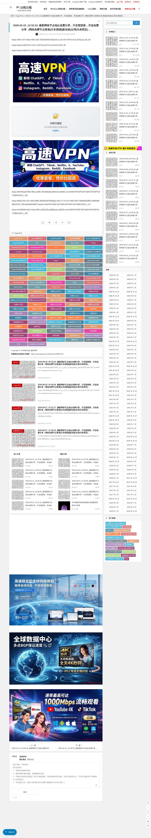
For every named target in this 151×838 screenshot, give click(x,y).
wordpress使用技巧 (95, 2)
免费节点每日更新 (74, 326)
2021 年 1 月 (131, 412)
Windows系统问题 (57, 9)
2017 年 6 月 (131, 486)
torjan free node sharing (19, 265)
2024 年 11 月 (132, 317)
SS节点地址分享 (37, 260)
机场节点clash (18, 335)
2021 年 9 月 (131, 395)
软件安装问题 (115, 9)
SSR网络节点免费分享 (93, 252)
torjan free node (93, 260)
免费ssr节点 (93, 300)
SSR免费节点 (75, 252)
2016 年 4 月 (114, 507)
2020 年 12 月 (114, 416)
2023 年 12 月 (114, 341)
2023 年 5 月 (131, 354)
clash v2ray (18, 238)
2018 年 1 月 (114, 478)
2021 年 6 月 (114, 403)
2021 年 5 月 (131, 403)
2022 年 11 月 (132, 366)
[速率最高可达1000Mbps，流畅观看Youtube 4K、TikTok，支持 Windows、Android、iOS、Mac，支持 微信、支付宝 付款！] (56, 78)
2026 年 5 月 (131, 279)
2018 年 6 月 (114, 470)
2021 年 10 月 (114, 395)
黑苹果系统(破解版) (76, 9)
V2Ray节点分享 (74, 278)
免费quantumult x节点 (18, 300)
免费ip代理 (56, 296)
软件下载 (67, 2)
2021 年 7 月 (131, 399)
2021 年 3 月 (131, 408)
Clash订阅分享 (18, 243)
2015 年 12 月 (131, 511)
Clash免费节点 (37, 238)
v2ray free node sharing (19, 274)
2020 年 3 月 (131, 432)
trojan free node (37, 265)
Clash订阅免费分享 (93, 238)
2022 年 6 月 (114, 379)
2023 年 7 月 (131, 350)
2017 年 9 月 (114, 486)
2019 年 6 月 (114, 449)
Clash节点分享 (55, 238)
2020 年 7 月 (131, 424)
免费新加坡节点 (56, 313)
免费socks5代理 (56, 300)
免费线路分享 (93, 318)
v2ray (75, 269)
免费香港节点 (18, 331)
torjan (56, 260)
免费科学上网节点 (74, 318)
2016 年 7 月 (131, 503)
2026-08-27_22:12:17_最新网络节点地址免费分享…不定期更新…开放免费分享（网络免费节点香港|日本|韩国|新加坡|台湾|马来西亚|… (68, 408)
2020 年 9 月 (131, 420)
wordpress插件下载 (79, 2)
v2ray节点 (56, 278)
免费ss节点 (37, 304)
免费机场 (93, 313)
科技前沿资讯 (33, 2)
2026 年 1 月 (131, 288)
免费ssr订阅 (18, 304)
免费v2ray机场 (18, 309)
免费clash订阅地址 (75, 291)
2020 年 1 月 (114, 437)
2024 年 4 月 (114, 333)
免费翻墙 (18, 326)
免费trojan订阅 (93, 304)
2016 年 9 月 (114, 503)
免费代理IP (18, 313)
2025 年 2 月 (114, 312)
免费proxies (74, 296)
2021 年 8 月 (114, 399)
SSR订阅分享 (75, 256)
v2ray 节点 (56, 274)
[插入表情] (96, 786)
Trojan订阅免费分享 (37, 269)
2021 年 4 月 (114, 408)
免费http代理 (93, 291)
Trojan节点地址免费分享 (94, 265)
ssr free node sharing (56, 252)
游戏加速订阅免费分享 (93, 335)
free (37, 243)
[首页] (148, 803)
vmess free (56, 287)
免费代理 (93, 309)
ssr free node (37, 252)
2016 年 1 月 (114, 511)
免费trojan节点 (74, 304)
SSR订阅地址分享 (93, 256)
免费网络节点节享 (74, 322)
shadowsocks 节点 (18, 247)
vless (75, 282)
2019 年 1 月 (114, 457)
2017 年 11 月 (114, 482)
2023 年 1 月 (131, 362)
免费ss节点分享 (56, 304)
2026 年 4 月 (114, 283)
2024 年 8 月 (114, 325)
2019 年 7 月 (131, 445)
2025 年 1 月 (131, 312)
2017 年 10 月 (131, 482)
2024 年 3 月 (131, 333)
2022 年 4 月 (114, 383)
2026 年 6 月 (114, 279)
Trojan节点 (19, 16)
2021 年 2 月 (114, 412)
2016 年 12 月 (114, 499)
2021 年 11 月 (132, 391)
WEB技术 (43, 2)
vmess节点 (37, 291)
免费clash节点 (56, 291)
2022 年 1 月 (131, 387)
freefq (93, 243)
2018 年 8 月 (114, 466)
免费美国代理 (93, 322)
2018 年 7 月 (131, 466)
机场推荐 (93, 331)
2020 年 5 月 (131, 428)
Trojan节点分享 (74, 265)
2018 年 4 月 (114, 474)
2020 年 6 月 (114, 428)
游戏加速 (56, 335)
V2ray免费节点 (18, 278)
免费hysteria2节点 (37, 296)
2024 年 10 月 (114, 321)
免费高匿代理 (37, 331)
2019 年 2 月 (131, 453)
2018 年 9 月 (131, 461)
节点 (18, 344)
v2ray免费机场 (93, 274)
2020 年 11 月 (132, 416)
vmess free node (74, 287)
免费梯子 (18, 318)
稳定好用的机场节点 (55, 340)
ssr (93, 247)
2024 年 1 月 (131, 337)
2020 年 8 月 (114, 424)
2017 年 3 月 (114, 495)
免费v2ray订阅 (55, 309)
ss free (74, 247)
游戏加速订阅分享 (18, 340)
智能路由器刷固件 (55, 2)
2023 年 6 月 (114, 354)
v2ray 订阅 (75, 274)
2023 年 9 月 (131, 345)
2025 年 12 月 (114, 292)
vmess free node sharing (94, 287)
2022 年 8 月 (114, 374)
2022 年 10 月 (114, 370)
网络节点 (74, 340)
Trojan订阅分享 (56, 269)
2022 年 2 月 (114, 387)
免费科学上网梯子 (56, 318)
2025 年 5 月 (131, 304)
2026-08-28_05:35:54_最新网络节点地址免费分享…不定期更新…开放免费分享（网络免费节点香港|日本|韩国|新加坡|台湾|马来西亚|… (68, 363)
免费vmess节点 (74, 309)
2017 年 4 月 (131, 490)
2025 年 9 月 (131, 296)
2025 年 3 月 (131, 308)
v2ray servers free (37, 274)
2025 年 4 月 (114, 308)
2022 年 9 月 (131, 370)
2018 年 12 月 (131, 457)
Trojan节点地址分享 (18, 269)
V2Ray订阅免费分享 (37, 282)
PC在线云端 (24, 7)
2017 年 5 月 (114, 490)
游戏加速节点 (75, 335)
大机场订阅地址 (56, 331)
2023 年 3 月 (131, 358)
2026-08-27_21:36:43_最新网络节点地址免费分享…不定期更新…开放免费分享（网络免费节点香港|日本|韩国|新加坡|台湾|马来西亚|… (68, 431)
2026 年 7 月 (131, 275)
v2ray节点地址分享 (93, 278)
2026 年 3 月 (131, 283)
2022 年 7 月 (131, 374)
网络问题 (103, 9)
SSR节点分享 (37, 256)
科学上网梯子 (37, 340)
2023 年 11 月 (132, 341)
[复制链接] (62, 222)
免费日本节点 (75, 313)
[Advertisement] (56, 543)
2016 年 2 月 (131, 507)
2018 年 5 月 (131, 470)
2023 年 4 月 (114, 358)
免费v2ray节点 (37, 309)
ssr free (18, 252)
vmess (37, 287)
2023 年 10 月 (114, 345)
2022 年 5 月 (131, 379)
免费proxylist (93, 296)
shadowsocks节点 (37, 247)
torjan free (74, 260)
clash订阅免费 (74, 238)
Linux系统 (92, 9)
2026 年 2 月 (114, 288)
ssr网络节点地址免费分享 (19, 256)
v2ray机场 (37, 278)
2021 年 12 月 (114, 391)
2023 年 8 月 (114, 350)
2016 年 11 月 (132, 499)
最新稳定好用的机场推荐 (75, 331)
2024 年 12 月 (114, 317)
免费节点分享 (56, 326)
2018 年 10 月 (114, 461)
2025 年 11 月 (132, 292)
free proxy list (56, 243)
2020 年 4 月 (114, 432)
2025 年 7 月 (131, 300)
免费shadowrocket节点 (37, 300)
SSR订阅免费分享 (56, 256)
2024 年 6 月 (114, 329)
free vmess (75, 243)
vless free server (93, 282)
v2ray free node (93, 269)
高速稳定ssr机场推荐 (37, 344)
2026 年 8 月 (114, 275)
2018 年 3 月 (131, 474)
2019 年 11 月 (114, 441)
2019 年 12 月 (131, 437)
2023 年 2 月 (114, 362)
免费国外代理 (37, 313)
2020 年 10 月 (114, 420)
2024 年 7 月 (131, 325)
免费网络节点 (18, 322)
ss (56, 247)
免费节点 (37, 326)
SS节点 (15, 362)
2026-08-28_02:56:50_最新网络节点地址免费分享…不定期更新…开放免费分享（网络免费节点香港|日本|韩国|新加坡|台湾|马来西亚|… (68, 386)
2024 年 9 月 (131, 321)
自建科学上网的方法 (93, 340)
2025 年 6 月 (114, 304)
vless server (18, 287)
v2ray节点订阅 (18, 282)
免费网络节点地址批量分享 (56, 322)
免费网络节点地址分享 (37, 322)
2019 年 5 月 (131, 449)
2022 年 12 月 (114, 366)
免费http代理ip (18, 296)
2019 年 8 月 (114, 445)
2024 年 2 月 (114, 337)
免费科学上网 (37, 318)
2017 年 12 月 (131, 478)
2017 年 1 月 (131, 495)
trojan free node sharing (56, 265)
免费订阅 (93, 326)
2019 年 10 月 (131, 441)
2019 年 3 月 (114, 453)
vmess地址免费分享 (18, 291)
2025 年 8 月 (114, 300)
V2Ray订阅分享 (56, 282)
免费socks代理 (74, 300)
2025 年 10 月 (114, 296)
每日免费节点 (37, 335)
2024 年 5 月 (131, 329)
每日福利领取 (110, 2)
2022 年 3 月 (131, 383)
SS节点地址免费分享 (18, 260)
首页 (45, 9)
